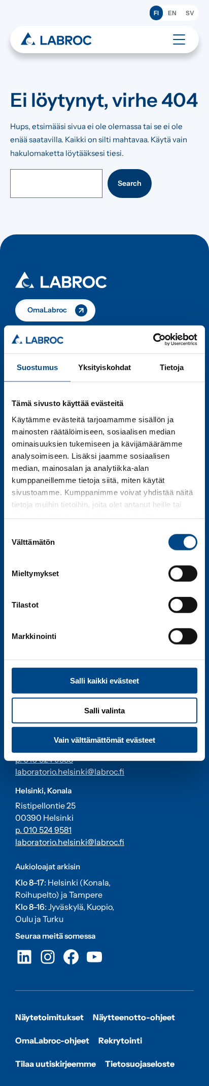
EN (172, 13)
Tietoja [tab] (172, 367)
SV (190, 13)
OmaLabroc (47, 309)
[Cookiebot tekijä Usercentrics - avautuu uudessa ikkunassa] (153, 339)
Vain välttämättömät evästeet (104, 740)
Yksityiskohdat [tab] (104, 367)
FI (156, 13)
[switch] (182, 574)
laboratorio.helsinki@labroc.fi (69, 772)
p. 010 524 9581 (43, 830)
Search (130, 183)
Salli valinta (104, 710)
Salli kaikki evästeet (104, 680)
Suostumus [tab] (37, 367)
